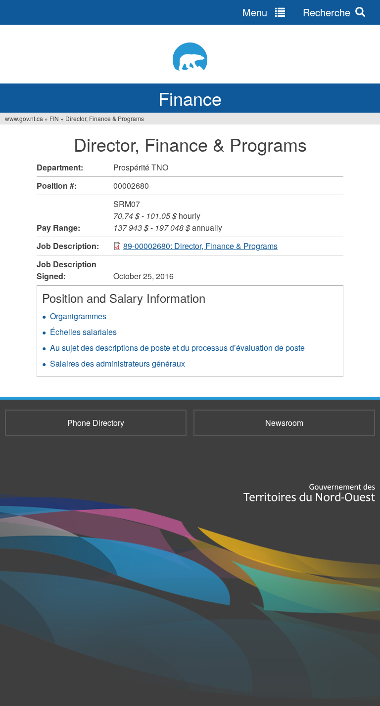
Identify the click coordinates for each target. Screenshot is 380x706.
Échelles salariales (83, 331)
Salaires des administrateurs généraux (117, 363)
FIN (54, 118)
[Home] (190, 57)
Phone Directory (95, 422)
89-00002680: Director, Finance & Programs (200, 245)
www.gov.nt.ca (24, 118)
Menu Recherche (296, 12)
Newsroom (284, 422)
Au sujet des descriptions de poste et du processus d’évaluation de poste (177, 347)
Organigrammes (78, 316)
